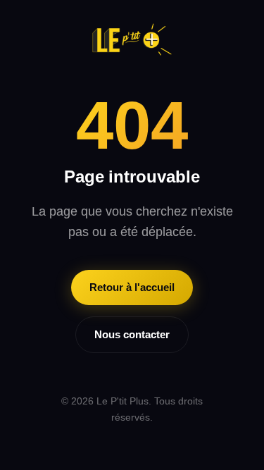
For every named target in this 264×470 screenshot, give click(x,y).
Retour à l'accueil (132, 287)
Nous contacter (132, 334)
